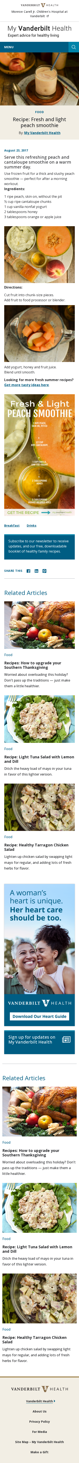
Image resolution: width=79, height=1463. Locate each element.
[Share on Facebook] (28, 570)
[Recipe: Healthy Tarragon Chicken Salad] (39, 807)
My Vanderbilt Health (42, 132)
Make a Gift (39, 1452)
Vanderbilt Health (39, 1401)
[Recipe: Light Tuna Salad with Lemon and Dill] (39, 719)
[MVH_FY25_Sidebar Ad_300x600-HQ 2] (39, 955)
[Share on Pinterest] (44, 570)
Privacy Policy (39, 1422)
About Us (40, 1411)
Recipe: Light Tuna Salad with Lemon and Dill (39, 759)
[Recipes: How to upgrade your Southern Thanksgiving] (39, 625)
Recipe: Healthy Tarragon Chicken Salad (36, 847)
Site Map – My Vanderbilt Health (39, 1442)
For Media (39, 1432)
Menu (8, 47)
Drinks (31, 525)
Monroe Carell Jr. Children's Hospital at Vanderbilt (43, 14)
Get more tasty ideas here (26, 385)
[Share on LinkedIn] (36, 570)
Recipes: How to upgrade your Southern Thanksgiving (32, 665)
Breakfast (12, 525)
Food (39, 112)
